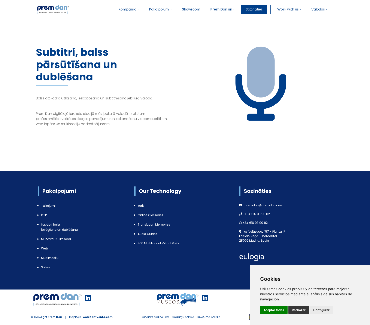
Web (44, 248)
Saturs (46, 267)
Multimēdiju (49, 258)
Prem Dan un (221, 9)
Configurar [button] (321, 310)
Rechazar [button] (299, 310)
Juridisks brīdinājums (156, 317)
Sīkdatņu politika (183, 317)
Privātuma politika (208, 317)
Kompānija (127, 9)
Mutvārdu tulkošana (56, 239)
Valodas (318, 9)
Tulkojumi (48, 206)
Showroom (191, 9)
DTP (44, 215)
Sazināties (254, 9)
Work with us (288, 9)
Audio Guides (147, 234)
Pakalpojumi (159, 9)
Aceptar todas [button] (274, 310)
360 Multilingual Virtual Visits (158, 243)
